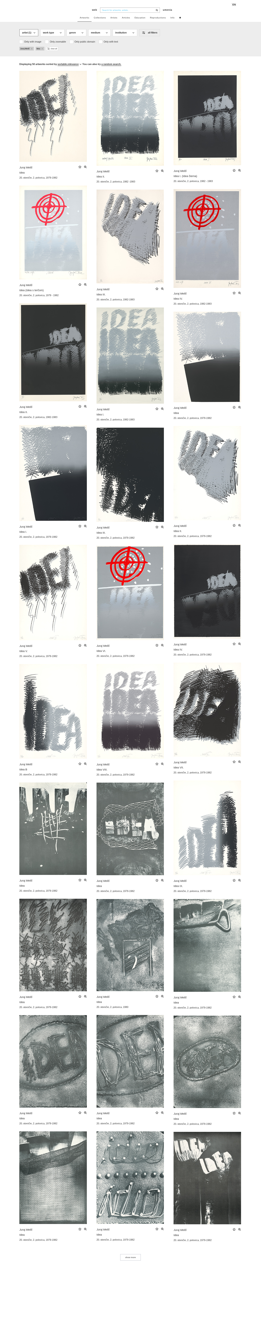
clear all (54, 49)
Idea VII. (179, 767)
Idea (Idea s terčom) (31, 290)
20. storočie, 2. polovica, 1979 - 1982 (39, 295)
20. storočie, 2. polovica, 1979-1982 (38, 177)
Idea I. (100, 414)
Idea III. (101, 294)
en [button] (234, 4)
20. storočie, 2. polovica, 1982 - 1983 (193, 181)
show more (130, 1257)
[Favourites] (180, 18)
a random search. (111, 64)
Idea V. (23, 651)
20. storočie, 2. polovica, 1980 (112, 1007)
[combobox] (130, 10)
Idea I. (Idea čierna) (185, 176)
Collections (100, 17)
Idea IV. (178, 298)
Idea (22, 172)
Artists (113, 17)
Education (140, 17)
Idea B (23, 769)
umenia (167, 10)
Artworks (84, 17)
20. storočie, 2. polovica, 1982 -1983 (116, 181)
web (94, 10)
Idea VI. (101, 650)
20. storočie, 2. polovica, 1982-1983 (193, 303)
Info (172, 17)
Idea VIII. (102, 769)
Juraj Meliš (25, 167)
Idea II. (101, 176)
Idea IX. (178, 886)
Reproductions (158, 17)
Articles (126, 17)
